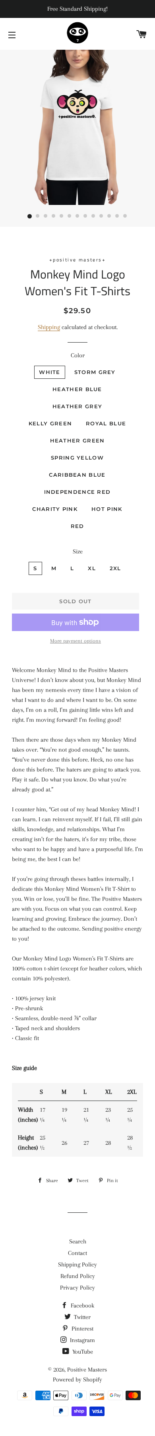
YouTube (82, 1351)
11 (109, 216)
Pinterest (81, 1328)
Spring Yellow (77, 457)
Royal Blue (106, 423)
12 (117, 216)
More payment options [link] (75, 641)
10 (101, 216)
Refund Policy (77, 1276)
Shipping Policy (77, 1264)
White (49, 372)
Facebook (81, 1305)
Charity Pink (55, 509)
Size (78, 551)
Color (78, 355)
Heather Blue (77, 389)
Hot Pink (106, 509)
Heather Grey (77, 406)
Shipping (49, 327)
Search (77, 1241)
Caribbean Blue (77, 475)
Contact (77, 1253)
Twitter (81, 1317)
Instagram (81, 1340)
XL (92, 568)
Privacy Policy (77, 1287)
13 (125, 216)
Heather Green (77, 440)
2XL (115, 568)
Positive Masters (87, 1369)
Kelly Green (50, 423)
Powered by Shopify (77, 1379)
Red (77, 526)
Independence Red (77, 492)
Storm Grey (95, 372)
